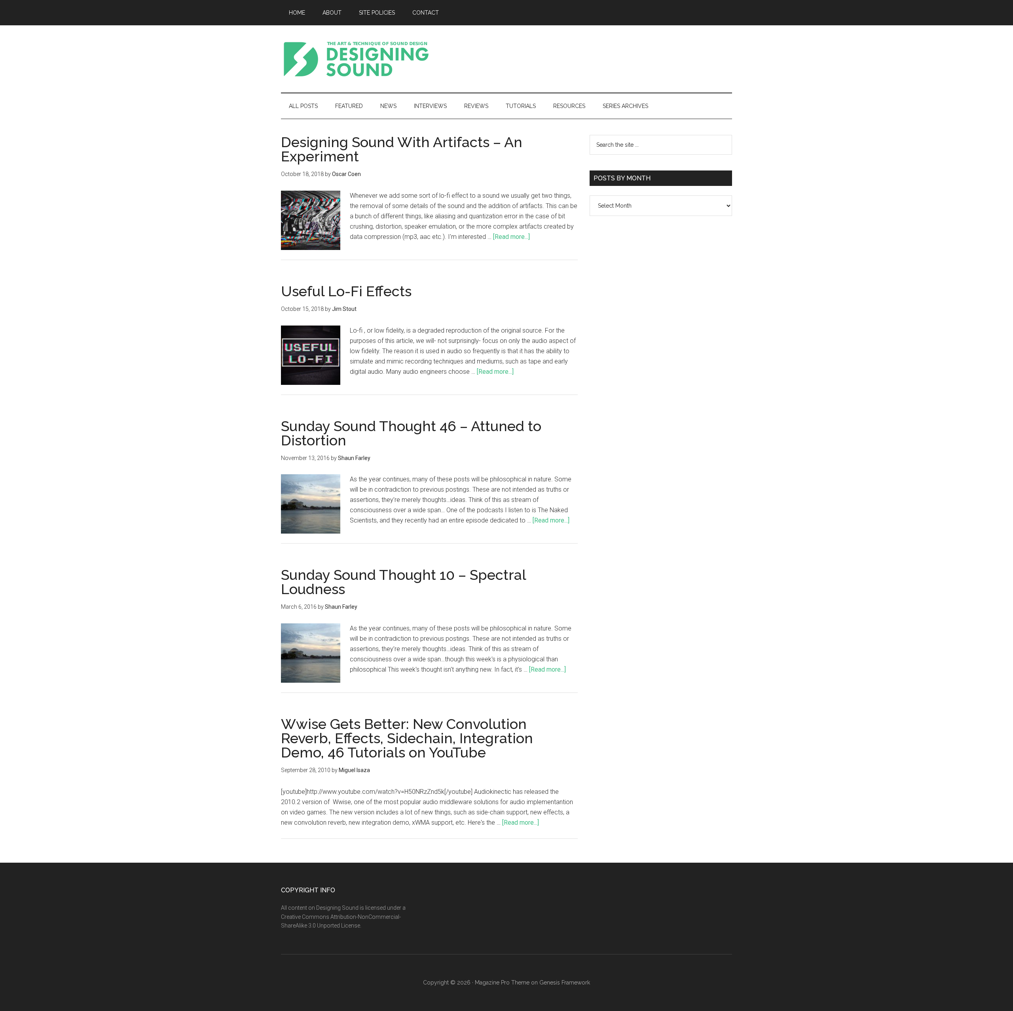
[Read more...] (511, 236)
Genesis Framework (564, 982)
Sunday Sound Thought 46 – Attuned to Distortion (411, 433)
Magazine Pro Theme (502, 982)
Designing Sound (356, 59)
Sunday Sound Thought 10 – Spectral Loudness (403, 581)
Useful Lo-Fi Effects (346, 291)
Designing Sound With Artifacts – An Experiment (401, 149)
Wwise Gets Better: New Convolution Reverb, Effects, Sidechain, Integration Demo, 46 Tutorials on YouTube (407, 738)
